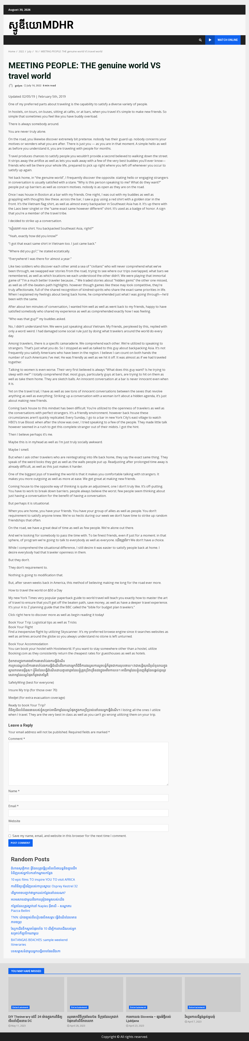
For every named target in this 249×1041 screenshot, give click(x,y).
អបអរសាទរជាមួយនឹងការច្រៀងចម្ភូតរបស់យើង (37, 899)
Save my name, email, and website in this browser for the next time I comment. (69, 836)
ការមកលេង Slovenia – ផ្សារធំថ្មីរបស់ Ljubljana (154, 994)
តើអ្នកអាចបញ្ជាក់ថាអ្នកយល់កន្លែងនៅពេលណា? (38, 893)
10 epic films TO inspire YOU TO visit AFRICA (43, 879)
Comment (16, 739)
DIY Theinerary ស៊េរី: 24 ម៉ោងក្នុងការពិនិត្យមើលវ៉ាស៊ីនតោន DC (36, 994)
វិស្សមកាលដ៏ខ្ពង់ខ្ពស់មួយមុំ (213, 994)
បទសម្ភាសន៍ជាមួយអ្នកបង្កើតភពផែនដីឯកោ (35, 951)
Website (14, 821)
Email (13, 806)
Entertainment (20, 1007)
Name (14, 791)
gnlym (18, 85)
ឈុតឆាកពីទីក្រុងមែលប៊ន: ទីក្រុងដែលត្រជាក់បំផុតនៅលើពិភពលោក (95, 994)
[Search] (200, 40)
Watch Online (228, 39)
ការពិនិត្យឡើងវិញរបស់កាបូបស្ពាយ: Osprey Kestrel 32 (44, 886)
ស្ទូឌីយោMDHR (41, 24)
